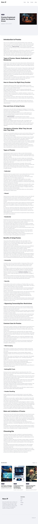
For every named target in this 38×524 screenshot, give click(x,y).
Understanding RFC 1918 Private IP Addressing (30, 487)
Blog (28, 2)
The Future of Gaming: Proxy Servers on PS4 (6, 486)
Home (25, 2)
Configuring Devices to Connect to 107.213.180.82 (18, 487)
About (36, 2)
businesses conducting (23, 271)
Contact (31, 2)
